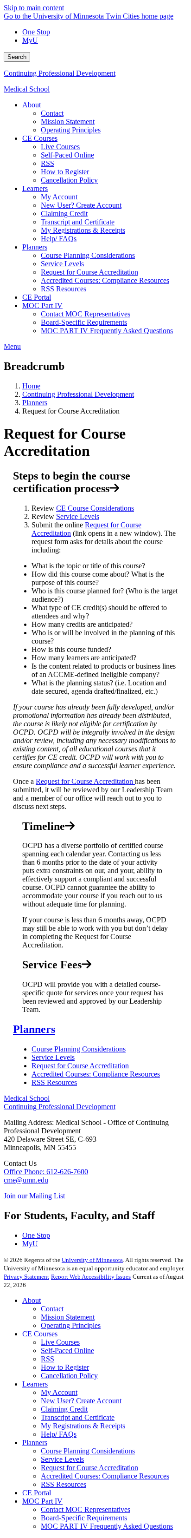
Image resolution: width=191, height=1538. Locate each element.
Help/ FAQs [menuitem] (58, 239)
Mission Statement (68, 1317)
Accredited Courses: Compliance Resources (96, 1074)
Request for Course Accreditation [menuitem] (89, 272)
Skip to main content (34, 8)
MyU (30, 40)
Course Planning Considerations (79, 1049)
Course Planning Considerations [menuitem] (88, 255)
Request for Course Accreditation (85, 781)
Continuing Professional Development (59, 73)
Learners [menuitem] (35, 188)
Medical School (27, 89)
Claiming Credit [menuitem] (64, 213)
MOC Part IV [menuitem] (42, 305)
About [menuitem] (31, 105)
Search (16, 56)
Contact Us (20, 1163)
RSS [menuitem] (47, 163)
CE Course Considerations (95, 508)
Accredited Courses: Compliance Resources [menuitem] (105, 280)
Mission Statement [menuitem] (68, 121)
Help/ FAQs (58, 1434)
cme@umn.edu (26, 1180)
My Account (59, 1392)
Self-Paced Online (67, 1350)
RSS (47, 1359)
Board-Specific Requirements (84, 1518)
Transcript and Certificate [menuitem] (78, 222)
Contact (52, 1309)
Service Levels (77, 516)
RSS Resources (54, 1082)
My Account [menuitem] (59, 197)
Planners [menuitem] (34, 247)
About (31, 1300)
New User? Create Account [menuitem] (81, 205)
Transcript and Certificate (78, 1417)
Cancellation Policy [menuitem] (69, 180)
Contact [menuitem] (52, 113)
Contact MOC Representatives (85, 1509)
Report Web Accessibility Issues (91, 1276)
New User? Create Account (81, 1401)
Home (31, 386)
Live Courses (60, 1342)
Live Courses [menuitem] (60, 147)
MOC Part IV (42, 1501)
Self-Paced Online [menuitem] (67, 155)
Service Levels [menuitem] (62, 264)
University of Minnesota (92, 1259)
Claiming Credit (64, 1409)
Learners (35, 1384)
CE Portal (36, 1493)
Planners (34, 403)
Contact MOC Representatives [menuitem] (85, 314)
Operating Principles (71, 1325)
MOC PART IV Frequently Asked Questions (107, 1526)
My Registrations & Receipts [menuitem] (83, 230)
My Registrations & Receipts (83, 1426)
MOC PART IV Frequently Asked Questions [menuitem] (107, 331)
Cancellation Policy (69, 1376)
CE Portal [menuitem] (36, 297)
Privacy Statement (26, 1276)
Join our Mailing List (35, 1196)
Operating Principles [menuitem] (71, 130)
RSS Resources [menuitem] (63, 289)
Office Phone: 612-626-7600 (46, 1172)
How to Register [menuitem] (65, 172)
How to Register (65, 1367)
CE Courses (39, 1334)
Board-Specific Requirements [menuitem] (84, 322)
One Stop (36, 32)
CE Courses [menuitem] (39, 138)
